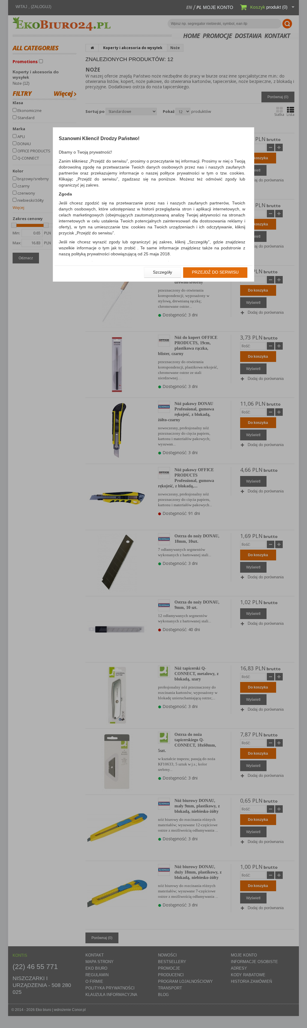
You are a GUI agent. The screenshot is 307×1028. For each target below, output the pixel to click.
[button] (162, 272)
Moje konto (218, 7)
